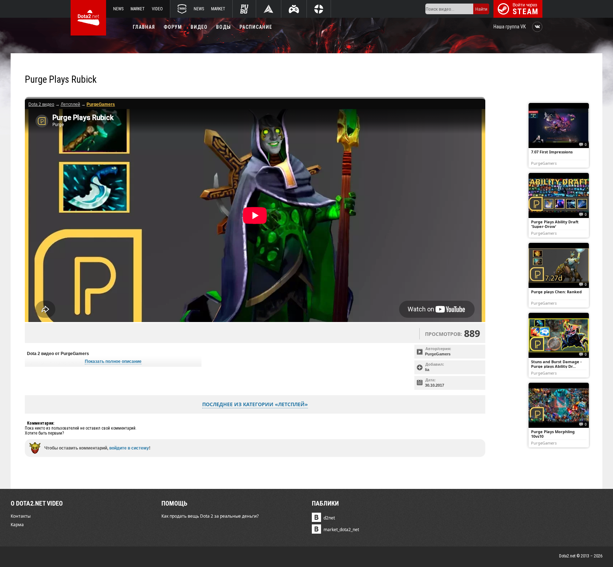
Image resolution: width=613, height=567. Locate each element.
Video (157, 8)
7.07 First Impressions (552, 151)
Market (138, 8)
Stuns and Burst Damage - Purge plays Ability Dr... (556, 364)
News (118, 8)
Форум (173, 27)
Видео (199, 27)
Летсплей (70, 104)
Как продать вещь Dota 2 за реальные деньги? (210, 516)
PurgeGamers (438, 354)
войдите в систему (129, 448)
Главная (144, 27)
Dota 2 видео (41, 104)
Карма (17, 525)
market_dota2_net (341, 530)
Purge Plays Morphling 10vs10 (553, 434)
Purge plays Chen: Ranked (556, 291)
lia (427, 369)
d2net (329, 518)
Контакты (21, 516)
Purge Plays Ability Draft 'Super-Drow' (555, 224)
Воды (223, 27)
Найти (481, 9)
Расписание (255, 27)
